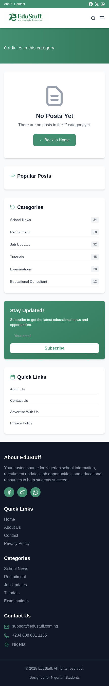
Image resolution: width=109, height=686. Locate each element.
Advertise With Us (24, 412)
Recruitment (15, 577)
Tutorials (12, 593)
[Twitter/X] (97, 4)
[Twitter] (22, 492)
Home (9, 519)
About (8, 4)
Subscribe (54, 348)
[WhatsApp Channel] (35, 492)
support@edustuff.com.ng (35, 626)
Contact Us (19, 400)
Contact (19, 4)
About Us (17, 389)
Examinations (16, 601)
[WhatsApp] (103, 4)
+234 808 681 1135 (29, 635)
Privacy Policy (21, 423)
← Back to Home (54, 140)
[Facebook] (91, 4)
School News (16, 569)
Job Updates (15, 585)
